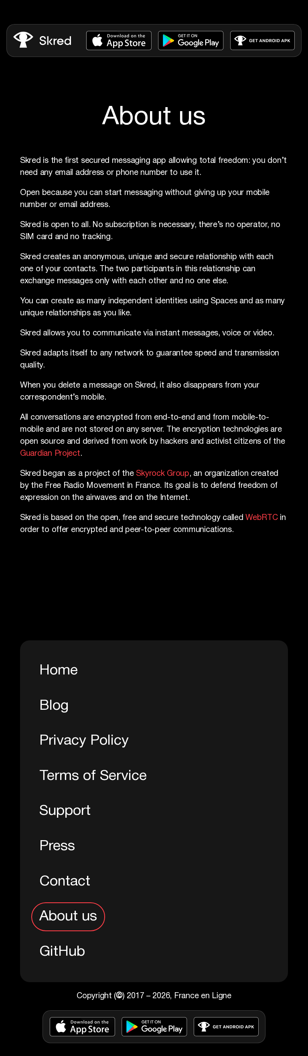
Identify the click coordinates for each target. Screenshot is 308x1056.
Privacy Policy (84, 740)
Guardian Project (50, 453)
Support (65, 811)
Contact (64, 881)
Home (58, 670)
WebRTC (261, 518)
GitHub (62, 952)
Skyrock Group (162, 473)
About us (68, 916)
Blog (54, 706)
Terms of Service (93, 776)
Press (57, 846)
